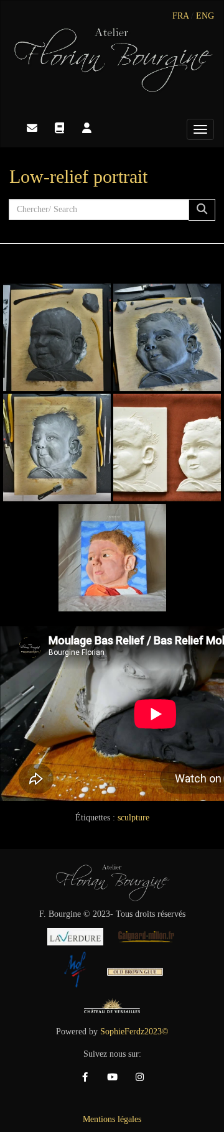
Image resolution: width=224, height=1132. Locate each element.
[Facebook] (84, 1077)
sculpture (133, 817)
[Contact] (31, 128)
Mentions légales (112, 1119)
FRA (180, 16)
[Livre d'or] (59, 128)
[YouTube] (112, 1077)
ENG (205, 16)
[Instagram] (139, 1077)
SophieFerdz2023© (134, 1031)
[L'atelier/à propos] (86, 128)
